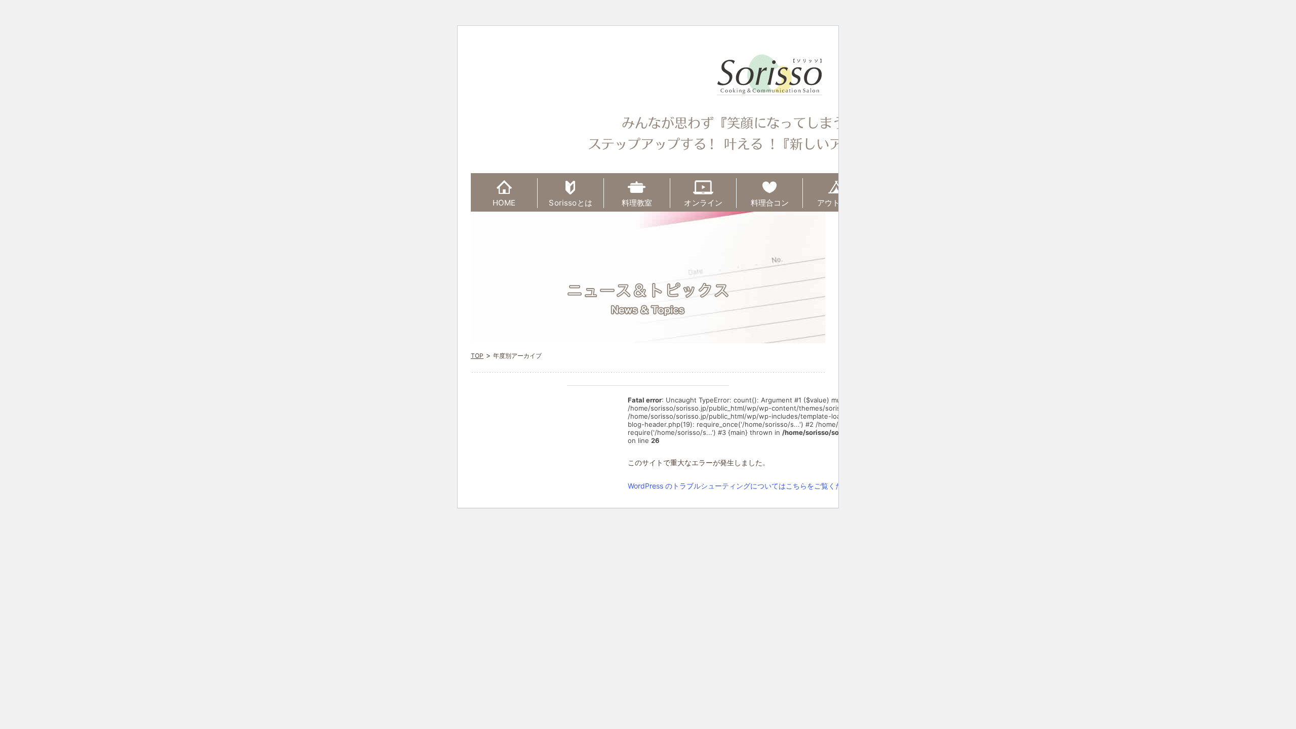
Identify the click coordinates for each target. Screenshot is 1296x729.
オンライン (703, 203)
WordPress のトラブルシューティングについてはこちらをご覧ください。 (746, 485)
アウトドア (836, 203)
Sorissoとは (570, 203)
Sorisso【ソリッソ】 (769, 74)
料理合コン (770, 203)
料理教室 (637, 203)
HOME (504, 203)
